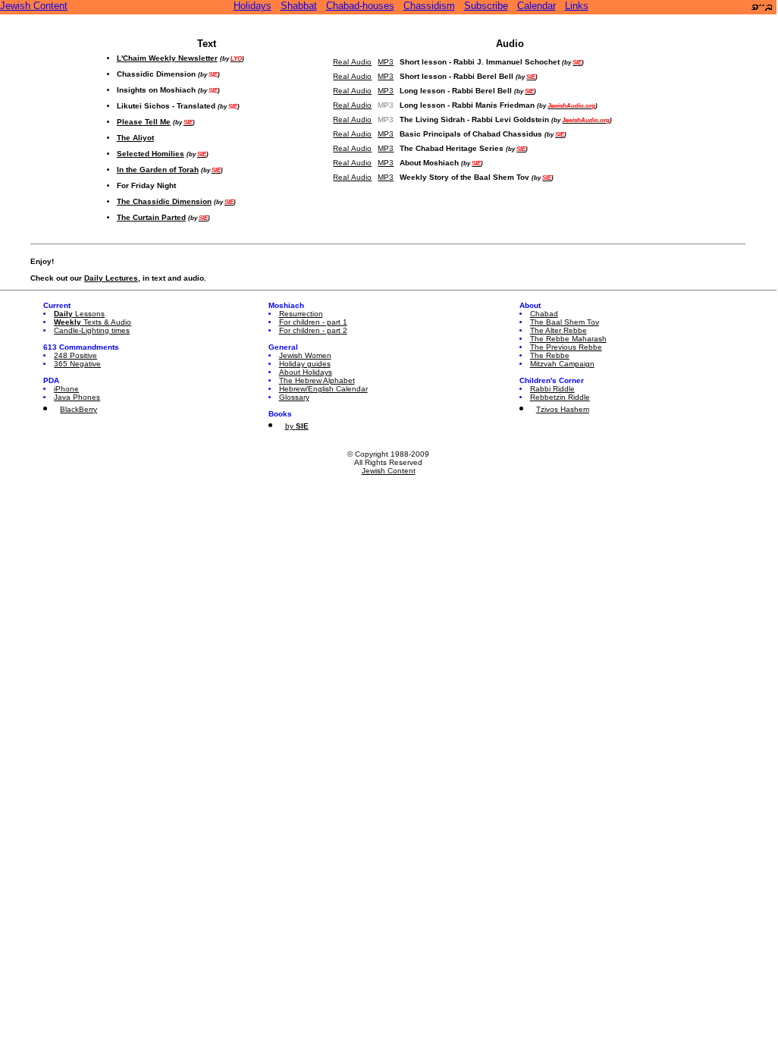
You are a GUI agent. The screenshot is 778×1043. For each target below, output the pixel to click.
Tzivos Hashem (562, 409)
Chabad (544, 313)
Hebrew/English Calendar (323, 389)
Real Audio (352, 62)
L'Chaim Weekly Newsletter (167, 58)
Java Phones (77, 397)
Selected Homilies (150, 153)
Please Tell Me (144, 122)
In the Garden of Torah (158, 169)
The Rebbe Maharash (568, 339)
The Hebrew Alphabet (317, 380)
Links (576, 5)
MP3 (386, 62)
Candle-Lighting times (92, 330)
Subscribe (486, 5)
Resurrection (301, 313)
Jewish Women (305, 355)
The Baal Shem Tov (564, 322)
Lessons (79, 313)
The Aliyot (135, 138)
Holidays (252, 5)
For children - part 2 (313, 330)
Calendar (536, 5)
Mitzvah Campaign (562, 364)
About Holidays (305, 372)
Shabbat (299, 5)
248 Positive (75, 355)
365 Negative (77, 364)
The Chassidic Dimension (164, 201)
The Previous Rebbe (566, 347)
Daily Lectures (111, 278)
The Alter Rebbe (558, 330)
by (297, 426)
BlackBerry (78, 409)
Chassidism (429, 5)
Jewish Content (33, 5)
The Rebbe (549, 355)
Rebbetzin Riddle (560, 397)
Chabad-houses (360, 5)
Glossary (294, 397)
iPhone (66, 389)
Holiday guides (305, 364)
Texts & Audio (92, 322)
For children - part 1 (313, 322)
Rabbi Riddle (552, 389)
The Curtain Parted (151, 217)
